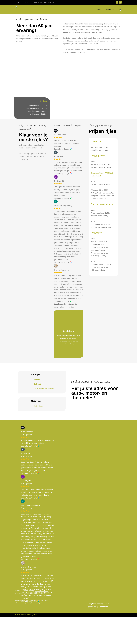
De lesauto (38, 384)
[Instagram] (120, 2)
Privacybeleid (32, 615)
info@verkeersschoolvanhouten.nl (43, 2)
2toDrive (37, 379)
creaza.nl (24, 615)
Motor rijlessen (39, 406)
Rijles (99, 9)
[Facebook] (117, 2)
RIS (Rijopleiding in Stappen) (44, 388)
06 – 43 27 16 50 (23, 2)
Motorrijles (110, 9)
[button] (47, 380)
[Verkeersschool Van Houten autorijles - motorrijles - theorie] (30, 9)
